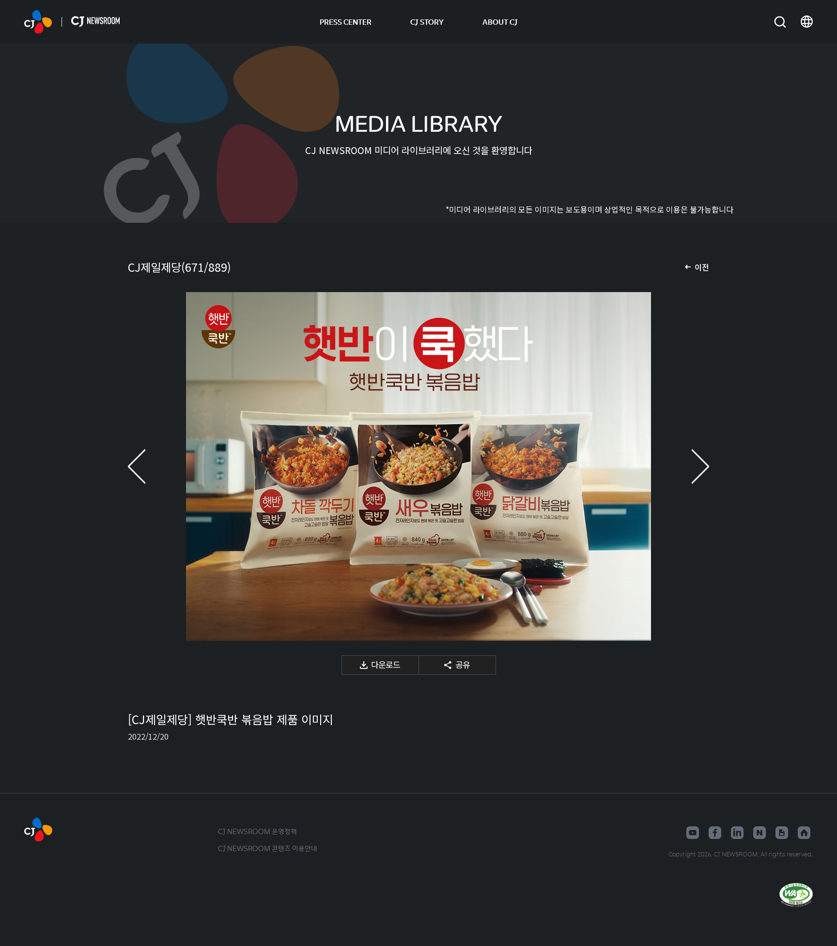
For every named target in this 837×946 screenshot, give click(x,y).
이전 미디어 (147, 466)
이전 (702, 267)
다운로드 (385, 664)
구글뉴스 (781, 832)
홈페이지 (804, 832)
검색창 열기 (780, 22)
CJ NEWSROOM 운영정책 (257, 831)
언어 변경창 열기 (807, 22)
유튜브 (692, 832)
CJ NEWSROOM (38, 21)
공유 (462, 664)
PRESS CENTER (346, 22)
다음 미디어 (689, 466)
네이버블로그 (759, 832)
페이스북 (715, 832)
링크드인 (737, 832)
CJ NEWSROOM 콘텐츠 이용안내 (267, 848)
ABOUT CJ (500, 22)
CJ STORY (427, 22)
